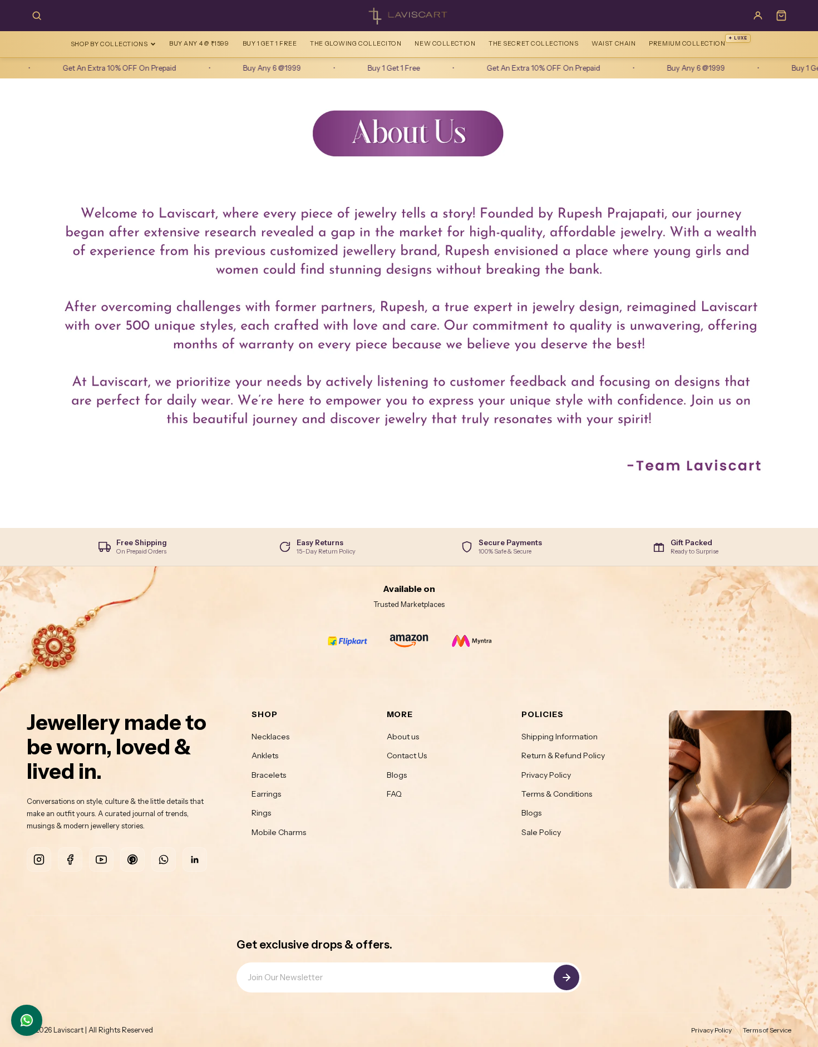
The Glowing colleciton (355, 43)
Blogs (397, 775)
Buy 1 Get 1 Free (270, 43)
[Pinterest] (132, 859)
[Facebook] (70, 859)
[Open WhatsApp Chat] (26, 1020)
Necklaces (270, 737)
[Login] (757, 15)
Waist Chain (613, 43)
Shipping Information (559, 737)
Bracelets (269, 775)
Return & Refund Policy (563, 755)
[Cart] (781, 15)
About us (403, 737)
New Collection (445, 43)
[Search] (36, 15)
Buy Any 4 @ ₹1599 (199, 43)
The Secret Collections (533, 43)
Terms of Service (767, 1030)
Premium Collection (698, 41)
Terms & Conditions (556, 794)
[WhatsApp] (163, 859)
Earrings (266, 794)
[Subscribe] (566, 977)
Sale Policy (541, 832)
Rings (261, 813)
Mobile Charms (279, 832)
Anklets (265, 755)
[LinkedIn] (195, 859)
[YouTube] (101, 859)
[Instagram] (39, 859)
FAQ (394, 794)
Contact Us (407, 755)
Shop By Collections (109, 44)
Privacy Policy (546, 775)
